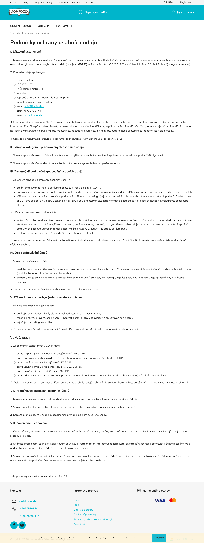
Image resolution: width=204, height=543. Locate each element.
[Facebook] (14, 525)
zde (148, 538)
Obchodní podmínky (69, 2)
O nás (13, 2)
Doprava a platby (43, 2)
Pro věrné (79, 524)
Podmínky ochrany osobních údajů (93, 519)
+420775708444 (28, 508)
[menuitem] (20, 25)
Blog (25, 2)
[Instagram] (22, 525)
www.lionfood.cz (34, 115)
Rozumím (159, 537)
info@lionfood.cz (34, 106)
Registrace (185, 2)
